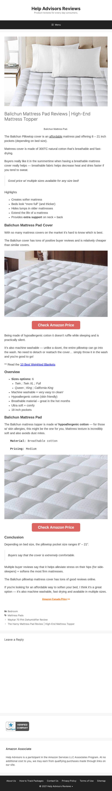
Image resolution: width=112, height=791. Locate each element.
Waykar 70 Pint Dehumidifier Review (28, 619)
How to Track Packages (31, 780)
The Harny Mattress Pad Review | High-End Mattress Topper (41, 623)
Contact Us (52, 780)
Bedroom (13, 611)
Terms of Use (87, 780)
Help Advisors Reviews (56, 8)
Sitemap (101, 780)
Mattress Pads (15, 615)
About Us (11, 780)
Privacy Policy (69, 780)
